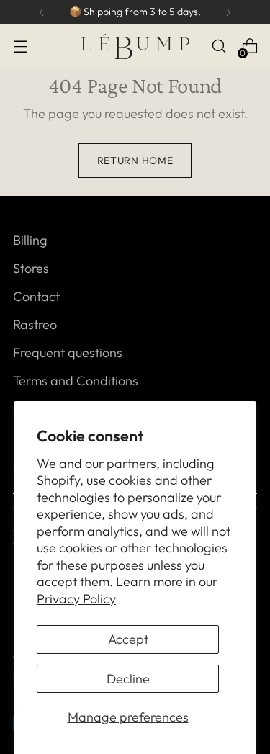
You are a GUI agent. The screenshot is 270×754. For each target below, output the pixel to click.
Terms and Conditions (75, 380)
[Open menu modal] (20, 46)
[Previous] (42, 12)
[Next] (228, 12)
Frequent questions (67, 352)
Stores (31, 268)
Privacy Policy (76, 599)
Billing (30, 240)
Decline (128, 678)
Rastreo (35, 324)
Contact (36, 296)
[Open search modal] (218, 46)
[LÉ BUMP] (135, 46)
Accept (128, 639)
